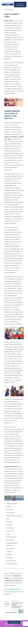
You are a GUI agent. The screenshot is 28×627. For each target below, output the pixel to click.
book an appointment (11, 591)
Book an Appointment (20, 4)
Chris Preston (9, 10)
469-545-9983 (15, 589)
